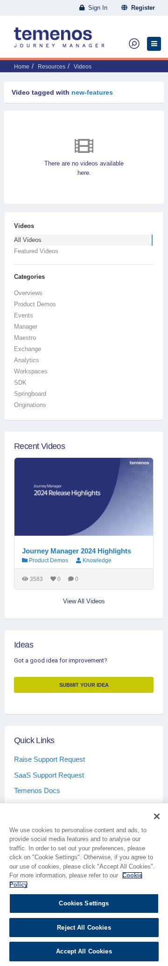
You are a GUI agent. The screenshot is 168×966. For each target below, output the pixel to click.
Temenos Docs (37, 790)
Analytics (26, 360)
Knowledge (97, 560)
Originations (30, 404)
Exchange (27, 348)
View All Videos (84, 601)
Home (21, 66)
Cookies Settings (84, 903)
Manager (25, 326)
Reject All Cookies (84, 927)
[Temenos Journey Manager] (59, 41)
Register (141, 7)
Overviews (28, 293)
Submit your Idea (84, 685)
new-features (92, 92)
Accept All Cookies (84, 951)
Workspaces (31, 371)
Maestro (25, 337)
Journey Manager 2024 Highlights (76, 551)
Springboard (30, 393)
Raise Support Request (49, 759)
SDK (20, 382)
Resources (51, 66)
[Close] (157, 816)
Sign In (95, 7)
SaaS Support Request (49, 775)
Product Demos (35, 304)
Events (23, 315)
